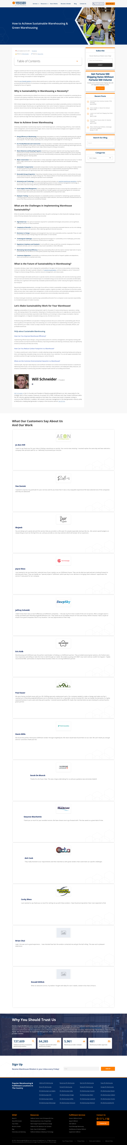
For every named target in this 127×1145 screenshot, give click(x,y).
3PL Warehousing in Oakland (108, 1095)
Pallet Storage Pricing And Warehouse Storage (41, 1123)
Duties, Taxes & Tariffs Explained (38, 1129)
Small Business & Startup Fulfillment (77, 1129)
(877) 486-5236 (99, 3)
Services (35, 3)
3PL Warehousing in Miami (86, 1095)
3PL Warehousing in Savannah (87, 1099)
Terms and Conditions (95, 1141)
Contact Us (83, 3)
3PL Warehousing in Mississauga (47, 1103)
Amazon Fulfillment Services (75, 1118)
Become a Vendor (66, 3)
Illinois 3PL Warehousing (45, 1087)
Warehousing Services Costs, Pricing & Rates (40, 1121)
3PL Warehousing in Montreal (87, 1103)
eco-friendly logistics (25, 81)
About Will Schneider (17, 1121)
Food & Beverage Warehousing (76, 1126)
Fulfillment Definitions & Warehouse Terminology (41, 1132)
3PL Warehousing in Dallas (66, 1091)
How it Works (54, 3)
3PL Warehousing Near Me (107, 1103)
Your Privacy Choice (67, 1141)
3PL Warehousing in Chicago (67, 1095)
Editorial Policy (109, 1141)
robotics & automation (50, 270)
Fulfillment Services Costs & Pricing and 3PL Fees (41, 1118)
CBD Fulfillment (72, 1123)
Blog (75, 3)
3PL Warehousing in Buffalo (66, 1099)
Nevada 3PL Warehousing (86, 1087)
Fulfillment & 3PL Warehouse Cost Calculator (40, 1126)
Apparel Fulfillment (73, 1121)
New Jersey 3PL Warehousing (67, 1083)
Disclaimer (34, 51)
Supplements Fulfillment (74, 1132)
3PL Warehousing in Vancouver (67, 1103)
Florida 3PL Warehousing (66, 1087)
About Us (14, 1118)
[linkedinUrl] (32, 384)
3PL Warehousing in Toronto (108, 1099)
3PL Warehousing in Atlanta (46, 1099)
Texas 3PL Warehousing (107, 1083)
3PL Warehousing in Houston (87, 1091)
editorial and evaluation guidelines (90, 1028)
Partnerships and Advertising (19, 1132)
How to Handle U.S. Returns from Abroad (100, 108)
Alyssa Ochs (40, 54)
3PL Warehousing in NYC (45, 1095)
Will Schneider (25, 54)
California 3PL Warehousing (46, 1083)
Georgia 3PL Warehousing (107, 1087)
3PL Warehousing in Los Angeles (47, 1091)
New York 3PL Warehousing (87, 1083)
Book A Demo (100, 88)
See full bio (61, 401)
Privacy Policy (80, 1141)
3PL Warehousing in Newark (108, 1091)
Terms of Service (49, 1142)
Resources (44, 3)
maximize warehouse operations (68, 181)
